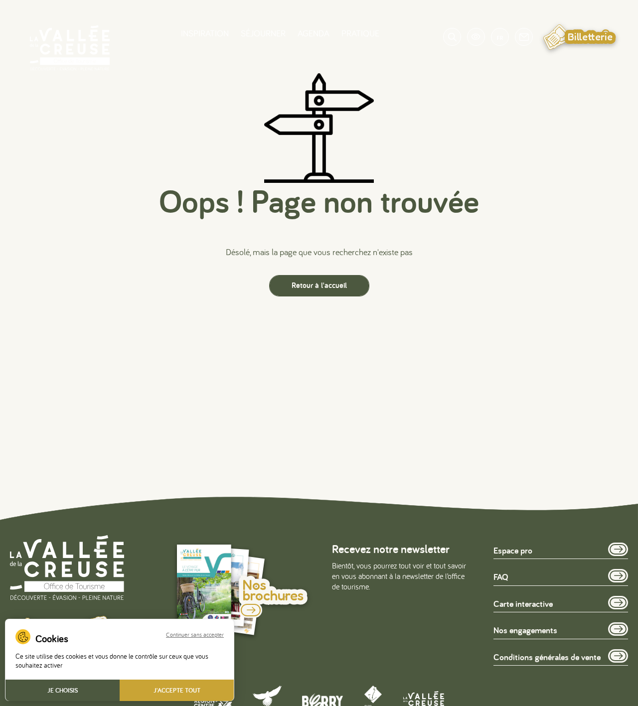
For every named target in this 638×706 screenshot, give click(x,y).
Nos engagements (525, 630)
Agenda (313, 33)
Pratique (360, 33)
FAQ (500, 576)
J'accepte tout (177, 690)
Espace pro (512, 550)
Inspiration (205, 33)
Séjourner (263, 33)
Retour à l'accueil (319, 285)
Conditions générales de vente (547, 657)
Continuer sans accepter (195, 635)
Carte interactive (523, 603)
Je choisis (62, 690)
